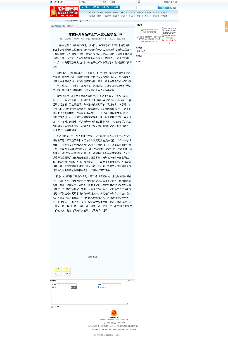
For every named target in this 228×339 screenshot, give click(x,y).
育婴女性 (148, 16)
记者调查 (108, 13)
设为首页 (174, 2)
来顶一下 (57, 274)
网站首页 (92, 13)
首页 (64, 26)
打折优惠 (164, 16)
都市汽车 (108, 16)
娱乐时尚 (164, 13)
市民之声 (124, 13)
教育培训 (140, 16)
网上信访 (132, 13)
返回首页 (67, 274)
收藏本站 (167, 2)
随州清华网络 (131, 329)
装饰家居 (124, 16)
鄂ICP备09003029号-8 (110, 329)
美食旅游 (132, 16)
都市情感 (92, 16)
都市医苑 (156, 16)
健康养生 (100, 16)
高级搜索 (172, 8)
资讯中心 (100, 13)
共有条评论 (130, 281)
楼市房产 (116, 16)
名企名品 (156, 13)
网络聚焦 (140, 13)
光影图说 (116, 13)
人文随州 (148, 13)
